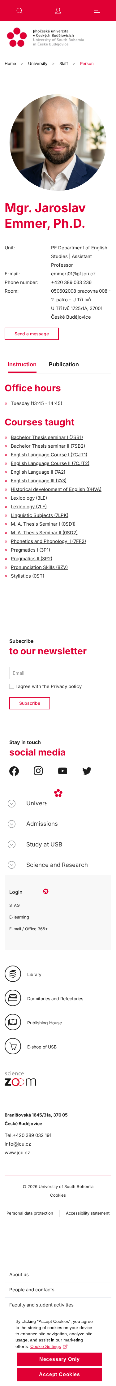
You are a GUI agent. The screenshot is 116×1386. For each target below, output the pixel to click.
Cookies (58, 1195)
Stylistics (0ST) (27, 576)
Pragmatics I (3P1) (30, 550)
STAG (14, 905)
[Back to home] (58, 38)
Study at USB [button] (44, 844)
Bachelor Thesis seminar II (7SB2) (48, 446)
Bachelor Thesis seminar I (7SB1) (47, 437)
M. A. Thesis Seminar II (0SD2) (44, 533)
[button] (19, 10)
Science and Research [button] (57, 864)
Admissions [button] (42, 823)
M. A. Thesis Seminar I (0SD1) (43, 524)
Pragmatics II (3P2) (31, 559)
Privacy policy (66, 686)
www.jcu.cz (17, 1153)
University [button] (40, 803)
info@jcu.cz (18, 1144)
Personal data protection (29, 1213)
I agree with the (48, 686)
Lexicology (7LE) (29, 507)
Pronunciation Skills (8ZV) (39, 567)
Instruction (22, 364)
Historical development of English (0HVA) (56, 489)
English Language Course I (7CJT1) (49, 455)
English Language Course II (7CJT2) (50, 463)
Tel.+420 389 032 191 (28, 1135)
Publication (64, 364)
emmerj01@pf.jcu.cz (73, 274)
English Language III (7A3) (39, 481)
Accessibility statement (88, 1213)
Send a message (32, 333)
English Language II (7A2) (38, 472)
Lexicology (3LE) (29, 498)
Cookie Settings (45, 1346)
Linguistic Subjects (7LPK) (39, 515)
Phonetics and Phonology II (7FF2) (48, 541)
